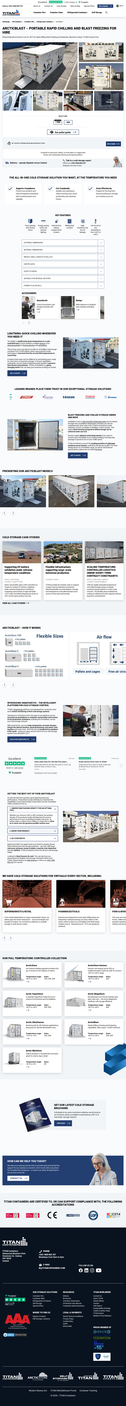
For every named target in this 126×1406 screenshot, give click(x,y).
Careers (96, 1303)
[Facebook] (81, 1270)
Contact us (16, 1178)
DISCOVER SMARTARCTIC (19, 739)
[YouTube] (98, 1270)
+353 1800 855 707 (12, 6)
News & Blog (75, 6)
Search (106, 12)
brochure (98, 449)
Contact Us (48, 6)
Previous (23, 322)
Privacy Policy (68, 1319)
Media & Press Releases (102, 1316)
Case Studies (61, 6)
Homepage (6, 22)
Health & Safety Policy (101, 1311)
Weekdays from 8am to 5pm (51, 1254)
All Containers (17, 22)
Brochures (67, 1298)
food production (29, 345)
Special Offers (89, 6)
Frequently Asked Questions (73, 1306)
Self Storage (97, 12)
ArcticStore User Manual (72, 1303)
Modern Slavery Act (38, 1390)
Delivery (66, 1296)
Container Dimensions (71, 1301)
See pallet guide (63, 132)
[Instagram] (92, 1270)
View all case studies (14, 603)
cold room (111, 443)
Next (28, 322)
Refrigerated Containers (77, 12)
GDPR (65, 1324)
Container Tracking (88, 1390)
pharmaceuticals (13, 345)
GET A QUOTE (15, 373)
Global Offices (98, 1301)
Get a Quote (103, 6)
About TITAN (98, 1298)
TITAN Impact (98, 1313)
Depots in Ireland (39, 1316)
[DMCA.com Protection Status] (15, 1334)
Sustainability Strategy (101, 1308)
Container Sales (56, 12)
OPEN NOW (61, 1123)
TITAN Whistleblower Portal (63, 1390)
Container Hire (39, 12)
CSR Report (97, 1306)
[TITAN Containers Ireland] (11, 12)
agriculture (43, 345)
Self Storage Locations (41, 1319)
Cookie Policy (68, 1321)
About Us (36, 6)
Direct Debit (67, 1326)
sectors (42, 343)
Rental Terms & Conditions (73, 1316)
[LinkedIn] (86, 1270)
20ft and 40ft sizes (94, 422)
